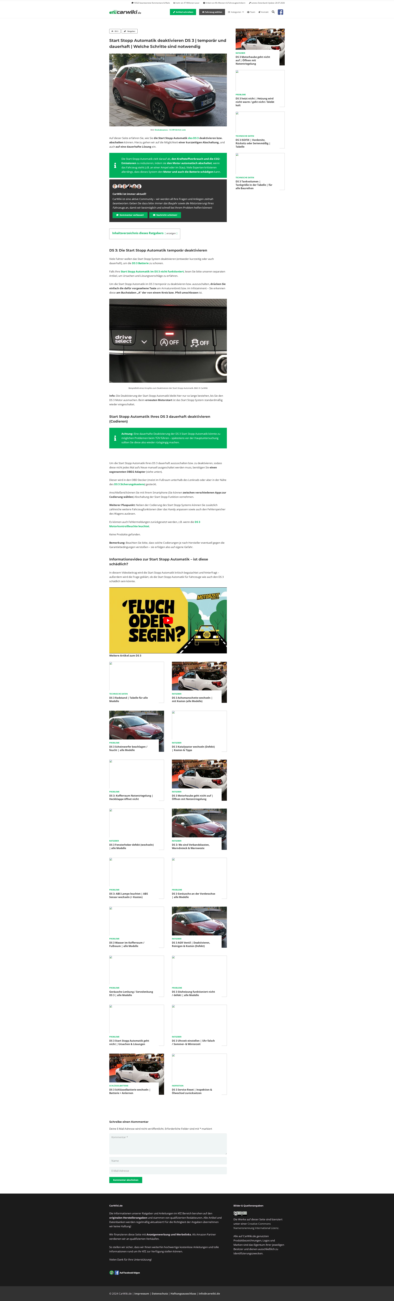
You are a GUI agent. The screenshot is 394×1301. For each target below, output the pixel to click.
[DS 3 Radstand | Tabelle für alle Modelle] (136, 664)
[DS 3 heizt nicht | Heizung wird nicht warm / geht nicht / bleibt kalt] (260, 72)
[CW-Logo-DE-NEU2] (125, 12)
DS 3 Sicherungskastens (129, 484)
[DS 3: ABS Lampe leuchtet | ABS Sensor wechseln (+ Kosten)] (136, 860)
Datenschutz (160, 1293)
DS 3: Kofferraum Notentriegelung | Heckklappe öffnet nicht (131, 797)
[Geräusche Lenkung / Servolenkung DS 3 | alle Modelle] (136, 957)
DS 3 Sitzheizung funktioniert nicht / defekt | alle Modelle (193, 993)
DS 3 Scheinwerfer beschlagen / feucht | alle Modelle (128, 748)
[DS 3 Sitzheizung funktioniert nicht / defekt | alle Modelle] (199, 957)
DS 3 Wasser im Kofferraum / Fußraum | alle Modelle (126, 944)
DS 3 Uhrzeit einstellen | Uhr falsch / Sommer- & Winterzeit (193, 1042)
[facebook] (280, 12)
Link (184, 130)
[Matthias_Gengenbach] (115, 186)
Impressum (141, 1293)
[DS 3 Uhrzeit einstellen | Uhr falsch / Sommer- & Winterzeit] (199, 1007)
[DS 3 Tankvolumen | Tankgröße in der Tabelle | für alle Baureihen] (260, 155)
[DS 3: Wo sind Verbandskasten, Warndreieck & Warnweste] (199, 810)
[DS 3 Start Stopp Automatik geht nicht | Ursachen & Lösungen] (136, 1007)
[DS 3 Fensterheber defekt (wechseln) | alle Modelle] (136, 810)
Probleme (114, 742)
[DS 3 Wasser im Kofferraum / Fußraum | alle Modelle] (136, 908)
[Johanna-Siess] (134, 186)
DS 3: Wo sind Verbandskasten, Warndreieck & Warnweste (191, 846)
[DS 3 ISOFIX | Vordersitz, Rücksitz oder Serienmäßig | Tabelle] (260, 113)
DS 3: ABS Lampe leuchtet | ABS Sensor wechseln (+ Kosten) (128, 895)
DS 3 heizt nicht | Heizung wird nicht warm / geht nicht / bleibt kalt (255, 102)
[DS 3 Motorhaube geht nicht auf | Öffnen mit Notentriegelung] (199, 761)
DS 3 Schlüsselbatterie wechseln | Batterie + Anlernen (130, 1091)
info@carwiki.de (209, 1293)
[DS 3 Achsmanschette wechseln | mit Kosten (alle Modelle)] (199, 664)
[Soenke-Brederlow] (119, 186)
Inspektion (177, 1085)
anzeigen (171, 233)
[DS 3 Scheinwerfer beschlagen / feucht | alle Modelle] (136, 713)
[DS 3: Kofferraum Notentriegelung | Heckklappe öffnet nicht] (136, 761)
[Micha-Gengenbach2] (124, 186)
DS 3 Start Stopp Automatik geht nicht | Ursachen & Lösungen (129, 1042)
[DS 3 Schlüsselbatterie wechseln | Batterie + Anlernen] (136, 1055)
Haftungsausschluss (183, 1293)
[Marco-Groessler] (129, 186)
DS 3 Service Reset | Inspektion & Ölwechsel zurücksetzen (192, 1091)
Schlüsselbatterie (118, 1085)
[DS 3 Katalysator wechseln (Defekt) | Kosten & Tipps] (199, 713)
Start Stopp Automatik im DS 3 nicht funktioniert (152, 271)
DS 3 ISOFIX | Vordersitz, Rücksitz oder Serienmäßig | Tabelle (253, 143)
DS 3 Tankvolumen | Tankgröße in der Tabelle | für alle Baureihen (254, 185)
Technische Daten (118, 694)
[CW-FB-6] (124, 1273)
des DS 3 (193, 138)
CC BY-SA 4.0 (175, 130)
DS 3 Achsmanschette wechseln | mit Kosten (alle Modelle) (192, 699)
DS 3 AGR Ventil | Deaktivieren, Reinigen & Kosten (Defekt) (191, 944)
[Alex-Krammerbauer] (139, 186)
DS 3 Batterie (140, 263)
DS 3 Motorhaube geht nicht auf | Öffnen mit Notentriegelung (192, 797)
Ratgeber (176, 694)
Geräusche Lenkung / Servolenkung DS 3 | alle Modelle (131, 993)
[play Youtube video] (168, 620)
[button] (273, 12)
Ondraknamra (161, 130)
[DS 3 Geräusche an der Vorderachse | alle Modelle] (199, 860)
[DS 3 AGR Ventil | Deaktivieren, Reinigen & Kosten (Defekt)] (199, 908)
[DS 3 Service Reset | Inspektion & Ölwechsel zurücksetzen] (199, 1055)
